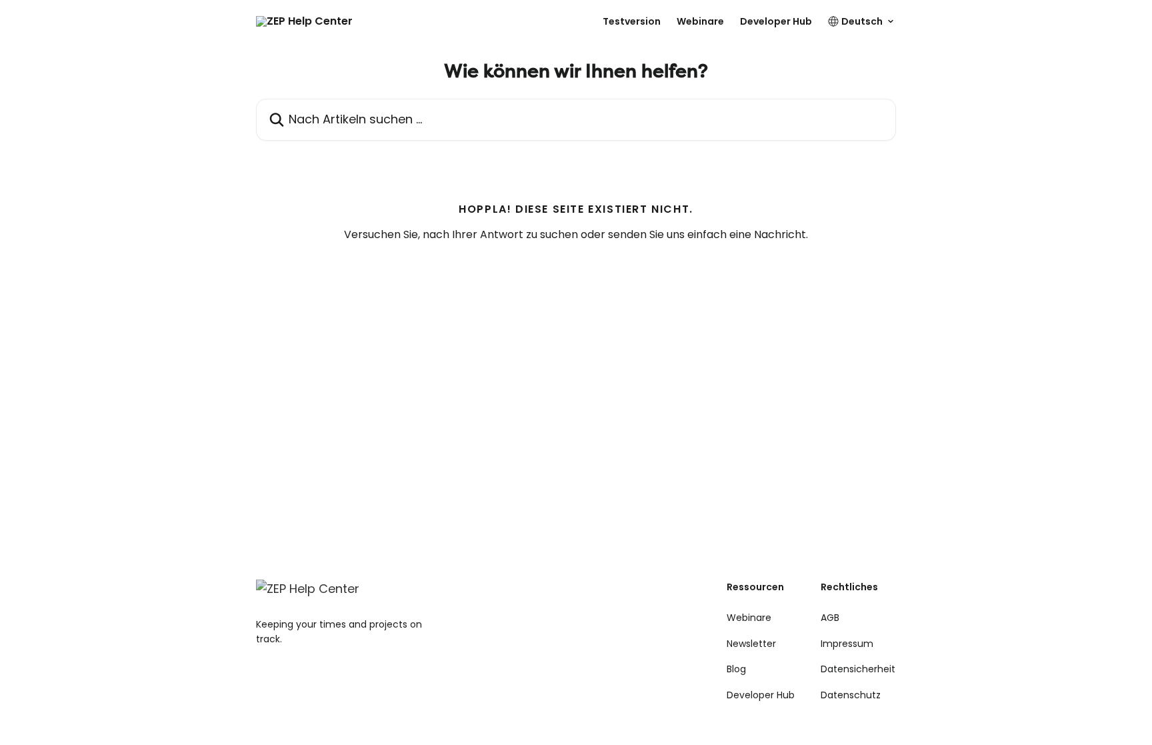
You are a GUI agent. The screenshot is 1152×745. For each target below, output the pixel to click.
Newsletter (751, 643)
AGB (830, 617)
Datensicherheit (858, 669)
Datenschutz (851, 695)
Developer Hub (776, 21)
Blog (736, 669)
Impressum (847, 643)
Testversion (632, 21)
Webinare (700, 21)
